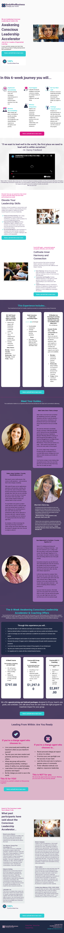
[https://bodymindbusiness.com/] (14, 5)
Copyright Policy (29, 927)
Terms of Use (36, 925)
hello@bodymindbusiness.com (54, 928)
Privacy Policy (28, 925)
